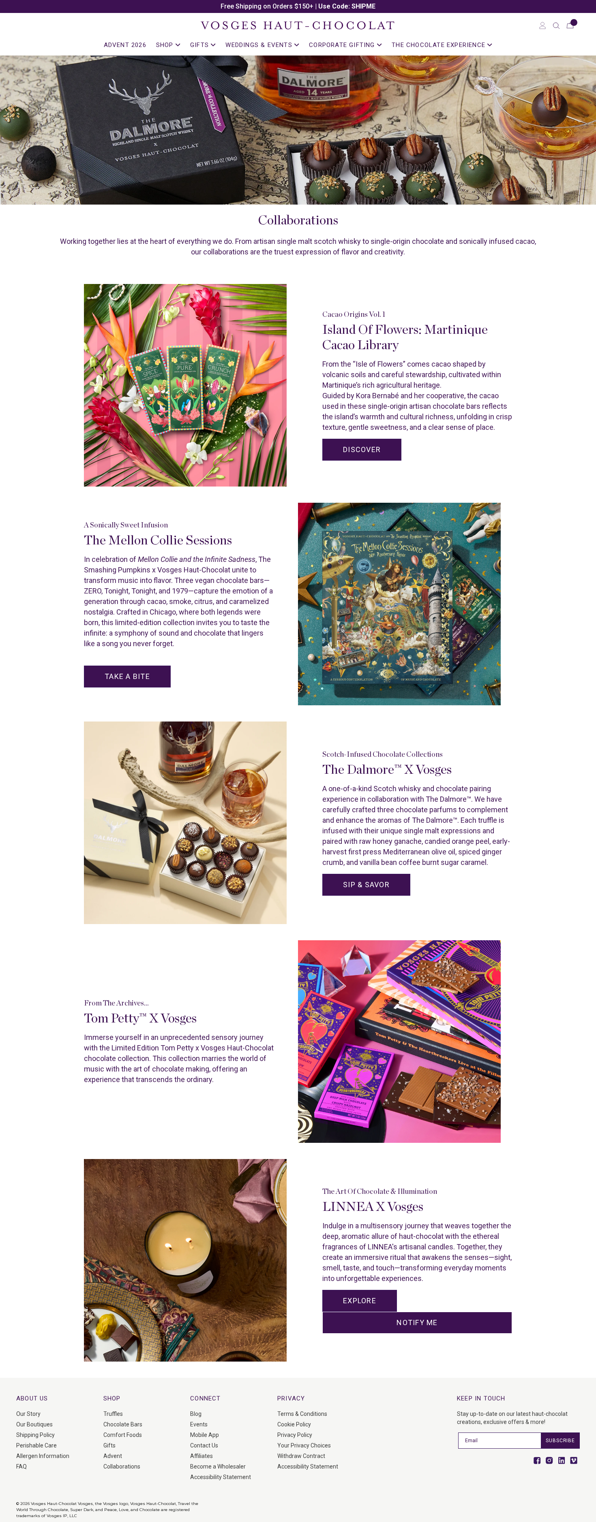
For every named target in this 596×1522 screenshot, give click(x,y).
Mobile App (204, 1435)
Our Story (28, 1414)
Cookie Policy (294, 1424)
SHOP (166, 45)
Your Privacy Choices (304, 1445)
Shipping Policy (35, 1435)
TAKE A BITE (127, 676)
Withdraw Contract (301, 1456)
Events (199, 1424)
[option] (298, 6)
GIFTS (200, 45)
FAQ (21, 1466)
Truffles (113, 1414)
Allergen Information (42, 1456)
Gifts (109, 1445)
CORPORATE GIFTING (343, 45)
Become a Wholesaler (218, 1466)
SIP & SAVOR (366, 884)
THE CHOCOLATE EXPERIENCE (439, 45)
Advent (112, 1456)
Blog (196, 1414)
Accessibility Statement (220, 1477)
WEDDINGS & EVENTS (259, 45)
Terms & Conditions (302, 1414)
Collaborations (121, 1466)
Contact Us (204, 1445)
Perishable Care (36, 1445)
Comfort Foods (122, 1435)
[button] (556, 25)
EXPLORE (359, 1300)
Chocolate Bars (122, 1424)
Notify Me (417, 1322)
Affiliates (201, 1456)
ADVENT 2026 (125, 45)
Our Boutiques (34, 1424)
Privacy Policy (294, 1435)
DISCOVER (362, 449)
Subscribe (560, 1440)
